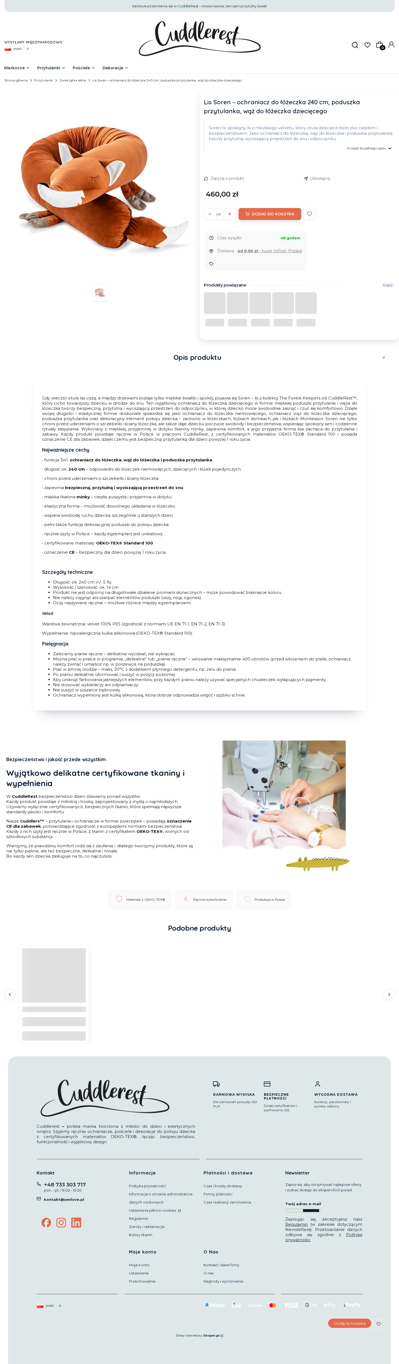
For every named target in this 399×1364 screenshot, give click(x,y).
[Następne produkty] (389, 994)
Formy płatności (218, 1194)
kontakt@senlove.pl (64, 1199)
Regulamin (138, 1218)
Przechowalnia (142, 1281)
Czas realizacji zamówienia (227, 1202)
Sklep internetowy (198, 1335)
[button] (309, 214)
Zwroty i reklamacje (146, 1226)
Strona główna (16, 80)
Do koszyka (54, 1036)
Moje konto (139, 1265)
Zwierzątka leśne (72, 80)
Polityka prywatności (147, 1186)
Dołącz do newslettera (311, 1211)
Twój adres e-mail (303, 1204)
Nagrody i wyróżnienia (223, 1281)
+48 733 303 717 (65, 1185)
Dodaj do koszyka (273, 214)
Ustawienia (138, 1273)
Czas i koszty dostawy (223, 1186)
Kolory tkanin (140, 1235)
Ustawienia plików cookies (153, 1210)
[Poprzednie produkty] (9, 994)
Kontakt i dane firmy (221, 1265)
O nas (209, 1273)
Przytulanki (43, 80)
